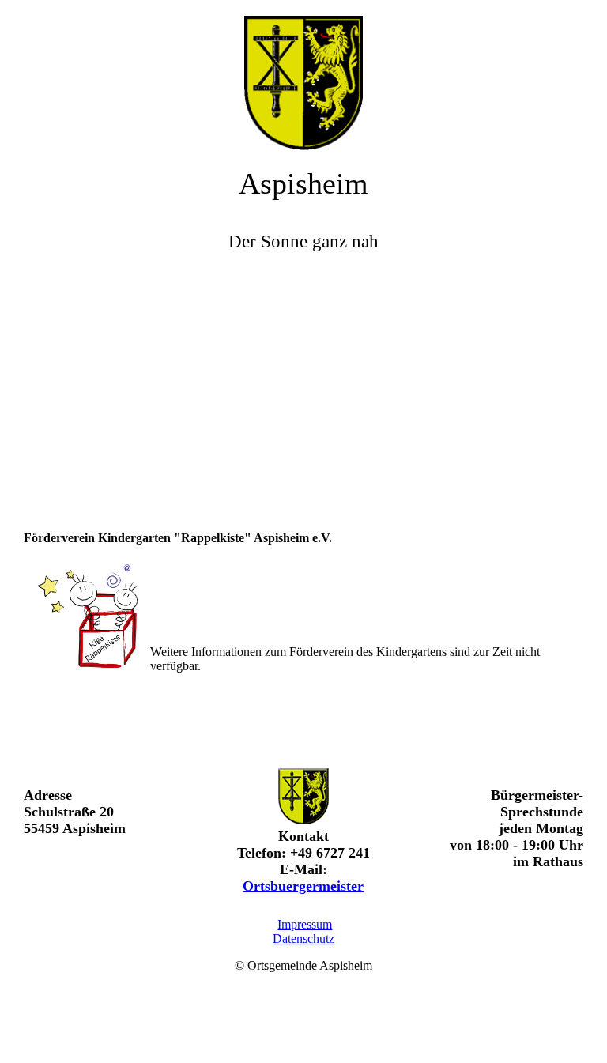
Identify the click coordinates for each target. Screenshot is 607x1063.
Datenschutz (303, 938)
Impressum (304, 924)
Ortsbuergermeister (303, 886)
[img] (303, 75)
